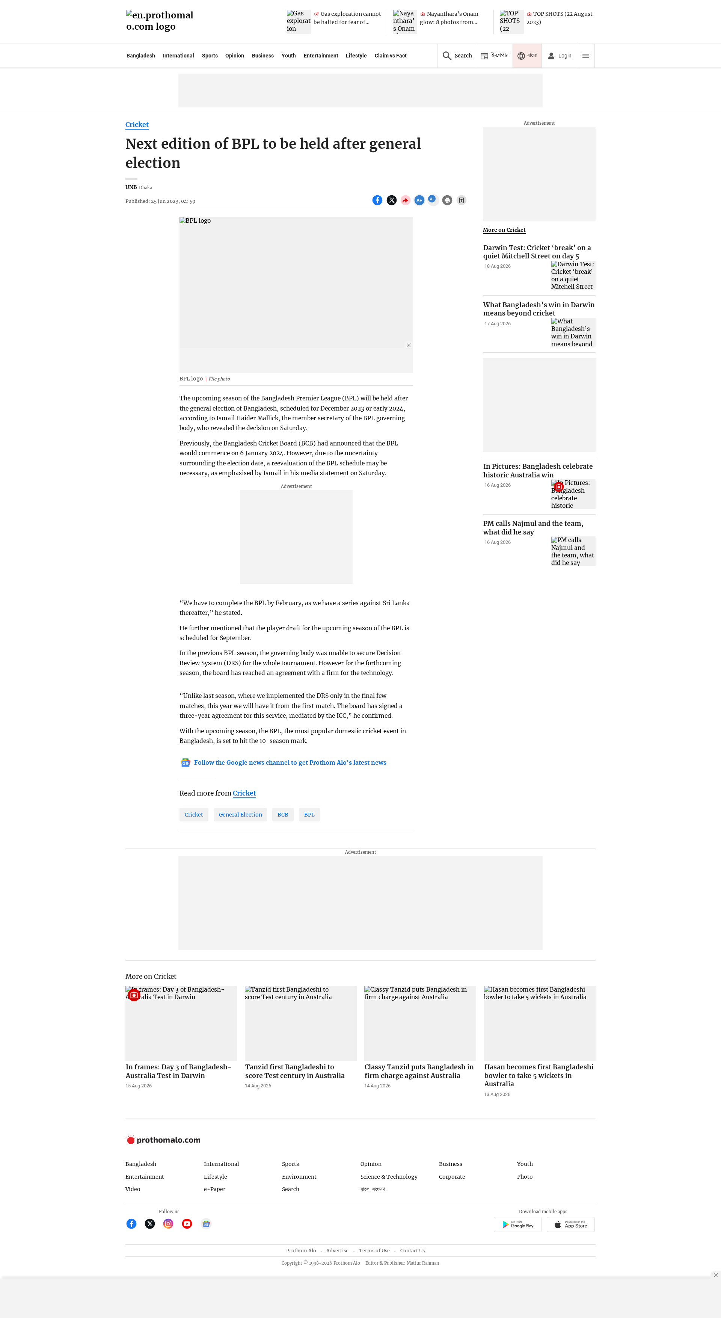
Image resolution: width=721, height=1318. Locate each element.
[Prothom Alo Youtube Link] (190, 1225)
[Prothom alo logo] (163, 1142)
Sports (210, 56)
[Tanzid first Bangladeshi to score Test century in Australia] (301, 1023)
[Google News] (206, 1224)
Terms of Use (374, 1250)
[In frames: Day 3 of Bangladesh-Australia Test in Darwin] (181, 1023)
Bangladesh (141, 56)
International (178, 56)
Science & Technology (389, 1176)
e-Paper (214, 1189)
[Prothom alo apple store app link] (571, 1225)
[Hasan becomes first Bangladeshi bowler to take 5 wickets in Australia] (540, 1023)
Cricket (137, 125)
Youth (289, 56)
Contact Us (412, 1250)
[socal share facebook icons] (378, 204)
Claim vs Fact (391, 56)
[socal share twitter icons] (393, 204)
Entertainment (321, 56)
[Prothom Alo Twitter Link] (153, 1225)
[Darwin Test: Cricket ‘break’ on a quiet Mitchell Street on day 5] (573, 275)
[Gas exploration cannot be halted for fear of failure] (299, 22)
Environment (299, 1176)
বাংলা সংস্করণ (372, 1189)
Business (263, 56)
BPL (309, 814)
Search (290, 1189)
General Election (240, 814)
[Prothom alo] (162, 22)
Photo (525, 1176)
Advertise (337, 1250)
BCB (283, 814)
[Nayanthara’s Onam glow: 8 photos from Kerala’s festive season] (405, 22)
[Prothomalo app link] (517, 1225)
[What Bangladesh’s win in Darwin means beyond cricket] (573, 332)
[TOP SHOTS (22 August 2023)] (512, 22)
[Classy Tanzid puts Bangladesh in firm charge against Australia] (420, 1023)
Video (132, 1189)
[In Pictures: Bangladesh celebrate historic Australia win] (573, 494)
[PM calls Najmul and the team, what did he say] (573, 551)
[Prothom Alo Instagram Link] (171, 1225)
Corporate (452, 1176)
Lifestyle (356, 56)
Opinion (234, 56)
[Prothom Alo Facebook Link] (134, 1225)
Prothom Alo (301, 1250)
